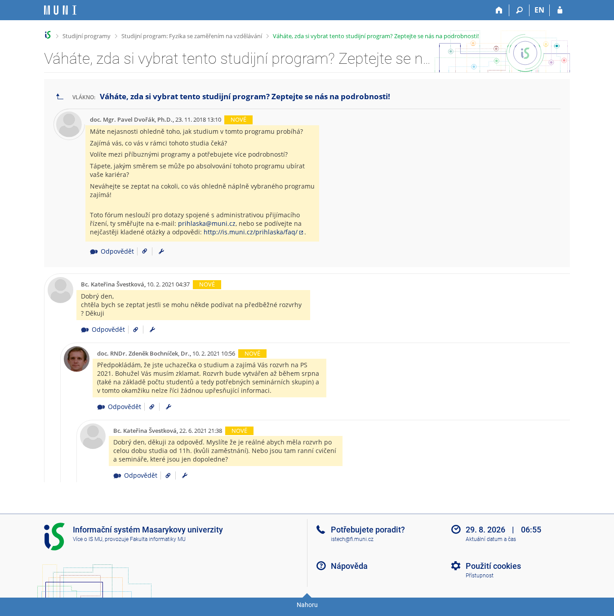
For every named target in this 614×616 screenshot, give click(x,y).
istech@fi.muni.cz (352, 539)
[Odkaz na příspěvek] (141, 251)
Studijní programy (86, 36)
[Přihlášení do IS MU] (560, 10)
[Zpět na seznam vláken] (59, 96)
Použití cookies (493, 566)
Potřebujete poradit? (368, 529)
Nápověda (349, 566)
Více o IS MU (87, 539)
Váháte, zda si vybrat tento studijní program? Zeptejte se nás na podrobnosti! (376, 36)
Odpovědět (117, 251)
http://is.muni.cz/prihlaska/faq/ (251, 232)
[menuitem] (161, 251)
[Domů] (499, 10)
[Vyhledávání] (519, 10)
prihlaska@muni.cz (207, 223)
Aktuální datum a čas (491, 539)
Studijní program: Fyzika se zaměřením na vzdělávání (191, 36)
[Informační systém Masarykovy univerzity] (60, 10)
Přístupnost (480, 575)
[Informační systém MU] (48, 35)
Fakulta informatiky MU (158, 539)
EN (539, 10)
